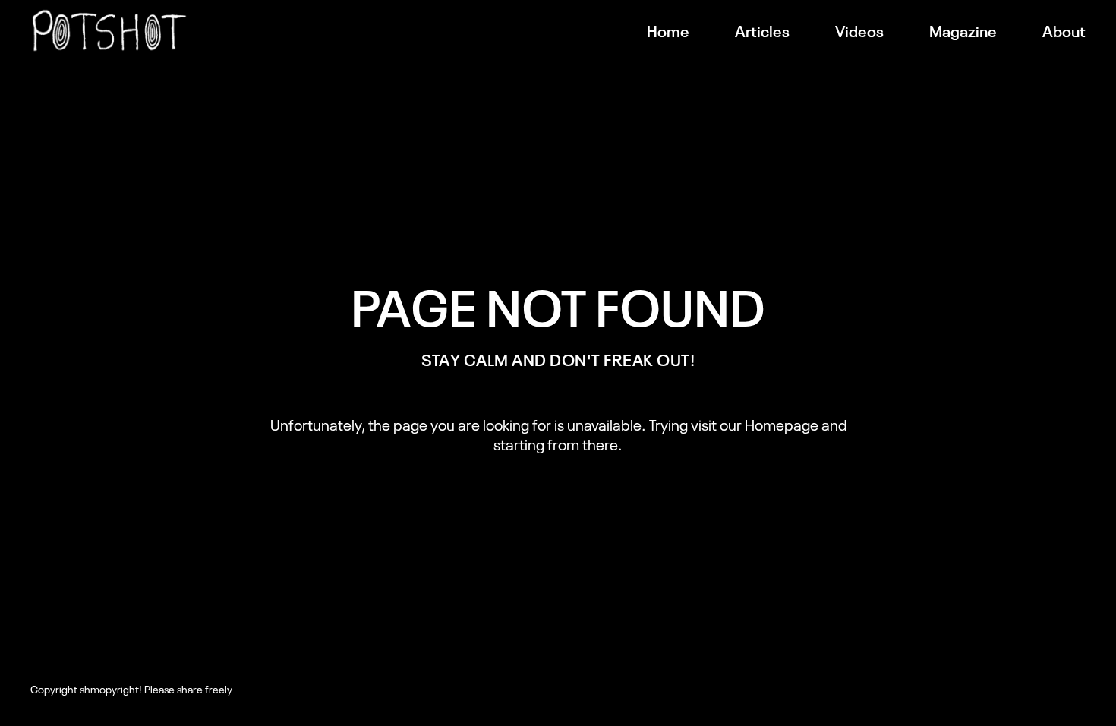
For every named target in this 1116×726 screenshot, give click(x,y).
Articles (762, 30)
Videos (859, 30)
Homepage (781, 424)
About (1064, 30)
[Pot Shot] (109, 30)
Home (668, 30)
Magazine (963, 30)
